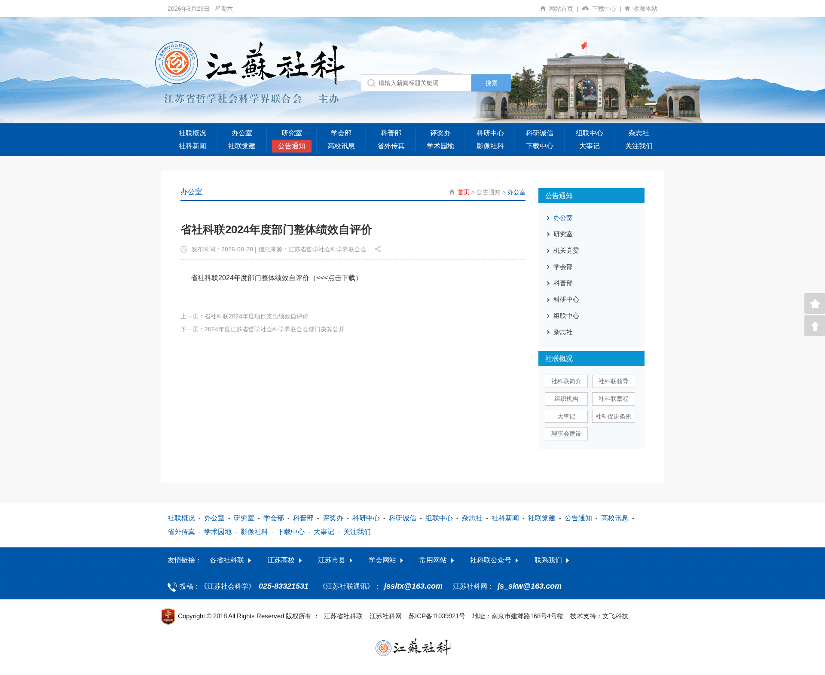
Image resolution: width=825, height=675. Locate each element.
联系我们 (548, 560)
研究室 (291, 133)
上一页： (244, 316)
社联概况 (192, 133)
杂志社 (639, 133)
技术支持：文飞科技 (599, 616)
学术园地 (440, 146)
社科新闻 (192, 146)
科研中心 (490, 133)
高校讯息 (341, 146)
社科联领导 (614, 381)
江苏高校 (281, 560)
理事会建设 (566, 433)
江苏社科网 (386, 616)
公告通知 (292, 146)
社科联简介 (566, 381)
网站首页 (563, 8)
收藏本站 (645, 8)
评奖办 (440, 133)
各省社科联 (227, 560)
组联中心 (589, 133)
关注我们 (639, 146)
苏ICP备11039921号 (437, 616)
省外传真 (391, 146)
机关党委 (566, 250)
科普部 (391, 133)
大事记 (589, 146)
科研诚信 (539, 133)
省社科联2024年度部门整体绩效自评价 (250, 277)
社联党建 (242, 146)
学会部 (341, 133)
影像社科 (490, 146)
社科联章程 (614, 398)
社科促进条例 (614, 416)
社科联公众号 (490, 560)
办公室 (242, 133)
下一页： (262, 329)
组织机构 (566, 398)
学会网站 (382, 560)
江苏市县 (331, 560)
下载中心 (606, 8)
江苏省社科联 (343, 616)
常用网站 (433, 560)
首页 (464, 192)
